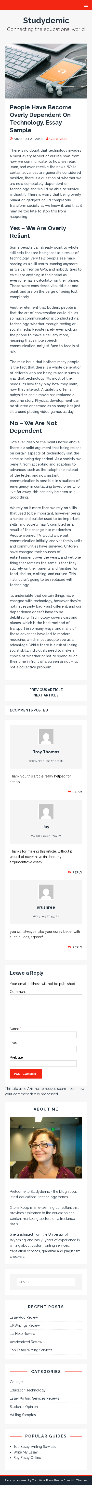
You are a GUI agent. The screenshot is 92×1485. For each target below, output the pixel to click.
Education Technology (28, 1390)
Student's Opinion (24, 1407)
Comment (18, 992)
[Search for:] (46, 1282)
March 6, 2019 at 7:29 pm (46, 836)
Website (16, 1057)
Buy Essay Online (27, 1458)
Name (15, 1029)
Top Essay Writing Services (31, 1350)
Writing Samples (23, 1415)
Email (14, 1043)
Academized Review (26, 1342)
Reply (77, 792)
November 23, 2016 (28, 139)
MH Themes (79, 1480)
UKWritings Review (25, 1325)
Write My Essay (25, 1452)
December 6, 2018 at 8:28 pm (46, 761)
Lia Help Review (22, 1334)
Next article (46, 695)
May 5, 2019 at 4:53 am (46, 916)
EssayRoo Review (24, 1317)
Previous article (46, 690)
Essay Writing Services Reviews (34, 1398)
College (16, 1382)
